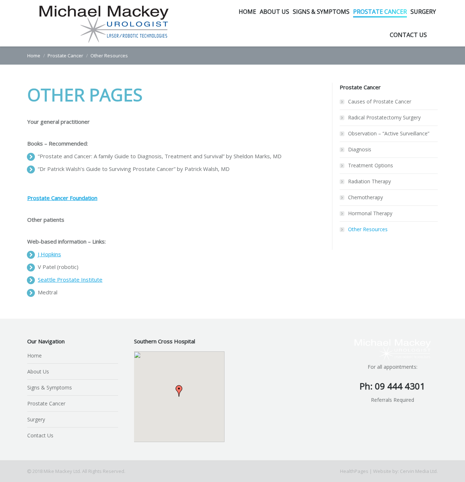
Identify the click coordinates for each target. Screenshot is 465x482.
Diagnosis (359, 149)
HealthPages (354, 471)
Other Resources (368, 229)
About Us (38, 371)
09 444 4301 (400, 386)
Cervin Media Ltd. (419, 471)
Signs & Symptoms (49, 387)
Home (33, 55)
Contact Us (40, 435)
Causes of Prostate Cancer (379, 101)
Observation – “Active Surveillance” (388, 133)
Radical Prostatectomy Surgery (384, 117)
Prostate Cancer (65, 55)
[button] (179, 391)
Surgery (36, 419)
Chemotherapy (365, 197)
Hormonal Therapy (370, 213)
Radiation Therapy (369, 181)
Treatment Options (370, 165)
